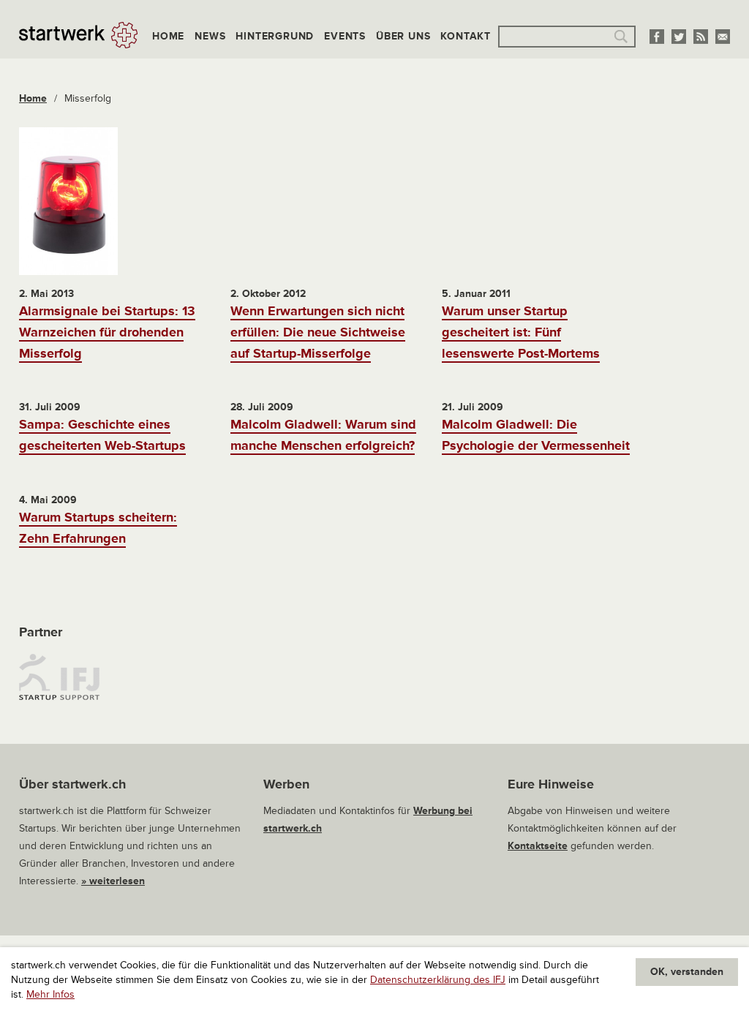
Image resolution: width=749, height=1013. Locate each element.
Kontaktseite (538, 846)
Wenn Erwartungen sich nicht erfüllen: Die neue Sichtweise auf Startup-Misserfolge (317, 332)
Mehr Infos (50, 994)
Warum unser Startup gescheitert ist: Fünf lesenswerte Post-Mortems (521, 332)
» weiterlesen (113, 881)
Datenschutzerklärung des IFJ (437, 980)
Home (168, 36)
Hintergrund (275, 36)
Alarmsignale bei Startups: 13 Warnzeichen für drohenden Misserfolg (107, 332)
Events (345, 36)
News (210, 36)
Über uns (403, 36)
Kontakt (465, 36)
